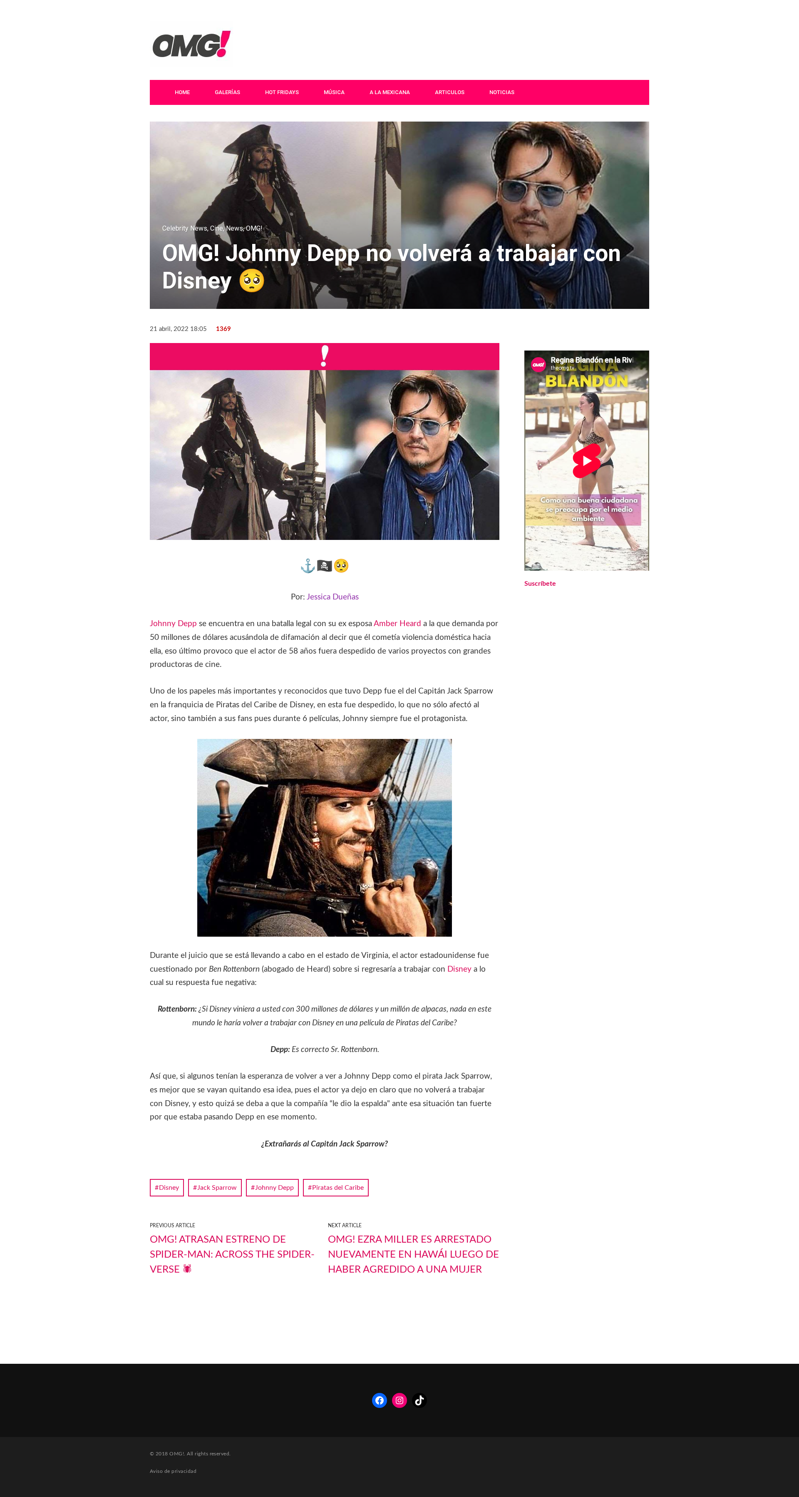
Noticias (501, 92)
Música (334, 92)
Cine (216, 228)
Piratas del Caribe (338, 1187)
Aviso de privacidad (173, 1471)
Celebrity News (184, 228)
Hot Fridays (282, 92)
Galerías (227, 92)
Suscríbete (540, 583)
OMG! (254, 228)
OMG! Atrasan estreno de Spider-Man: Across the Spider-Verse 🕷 (232, 1255)
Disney (459, 969)
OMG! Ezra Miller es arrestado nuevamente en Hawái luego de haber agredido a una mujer (413, 1255)
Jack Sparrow (217, 1187)
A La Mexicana (390, 92)
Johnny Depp (173, 624)
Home (182, 92)
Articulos (449, 92)
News (234, 228)
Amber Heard (397, 624)
